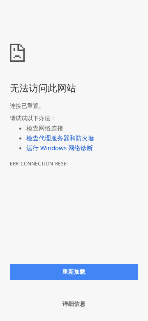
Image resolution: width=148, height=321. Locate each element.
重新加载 (74, 271)
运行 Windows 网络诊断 (59, 148)
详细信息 (74, 303)
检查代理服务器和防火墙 (60, 138)
